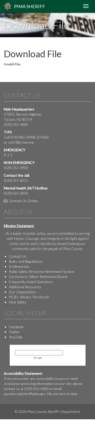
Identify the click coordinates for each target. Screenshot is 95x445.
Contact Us (17, 256)
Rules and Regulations (26, 261)
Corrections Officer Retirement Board (38, 276)
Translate (50, 358)
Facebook (16, 327)
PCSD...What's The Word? (29, 297)
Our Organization (22, 292)
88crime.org (24, 142)
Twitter (14, 332)
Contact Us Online (23, 201)
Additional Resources (25, 287)
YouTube (16, 337)
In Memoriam (19, 266)
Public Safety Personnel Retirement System (41, 271)
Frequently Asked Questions (31, 282)
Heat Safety (17, 302)
